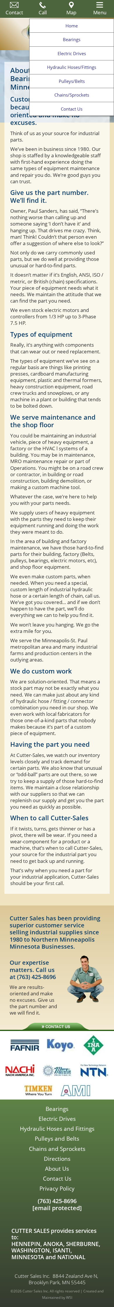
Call (43, 12)
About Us (57, 1168)
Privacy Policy (57, 1188)
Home (71, 26)
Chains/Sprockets (71, 95)
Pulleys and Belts (57, 1138)
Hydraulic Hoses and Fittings (57, 1128)
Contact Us (71, 109)
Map (71, 12)
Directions (57, 1159)
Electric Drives (72, 53)
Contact (14, 12)
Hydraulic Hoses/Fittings (71, 67)
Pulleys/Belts (72, 81)
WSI (69, 1297)
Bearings (71, 39)
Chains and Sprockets (57, 1149)
